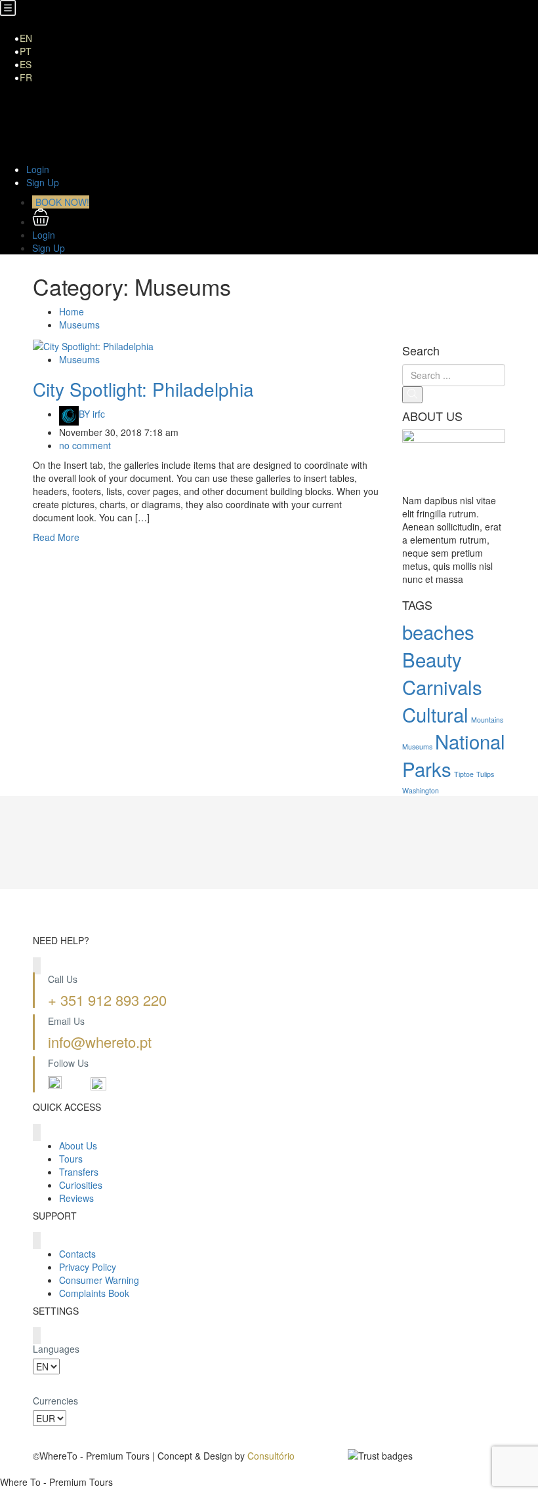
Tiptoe (464, 774)
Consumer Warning (99, 1279)
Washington (420, 790)
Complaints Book (94, 1293)
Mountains (487, 720)
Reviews (76, 1198)
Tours (71, 1158)
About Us (56, 103)
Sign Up (42, 182)
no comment (85, 445)
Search (421, 350)
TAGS (417, 605)
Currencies (55, 1400)
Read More (56, 537)
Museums (79, 324)
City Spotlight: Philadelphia (143, 389)
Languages (56, 1348)
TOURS (53, 116)
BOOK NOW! (62, 202)
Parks (426, 768)
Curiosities (59, 143)
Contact (53, 156)
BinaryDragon (61, 1468)
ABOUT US (432, 416)
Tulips (485, 774)
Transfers (57, 129)
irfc (92, 413)
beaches (438, 631)
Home (49, 90)
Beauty (432, 659)
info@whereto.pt (100, 1041)
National (470, 741)
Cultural (435, 714)
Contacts (77, 1253)
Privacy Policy (87, 1266)
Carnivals (442, 686)
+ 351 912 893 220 (107, 999)
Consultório (271, 1455)
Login (37, 169)
